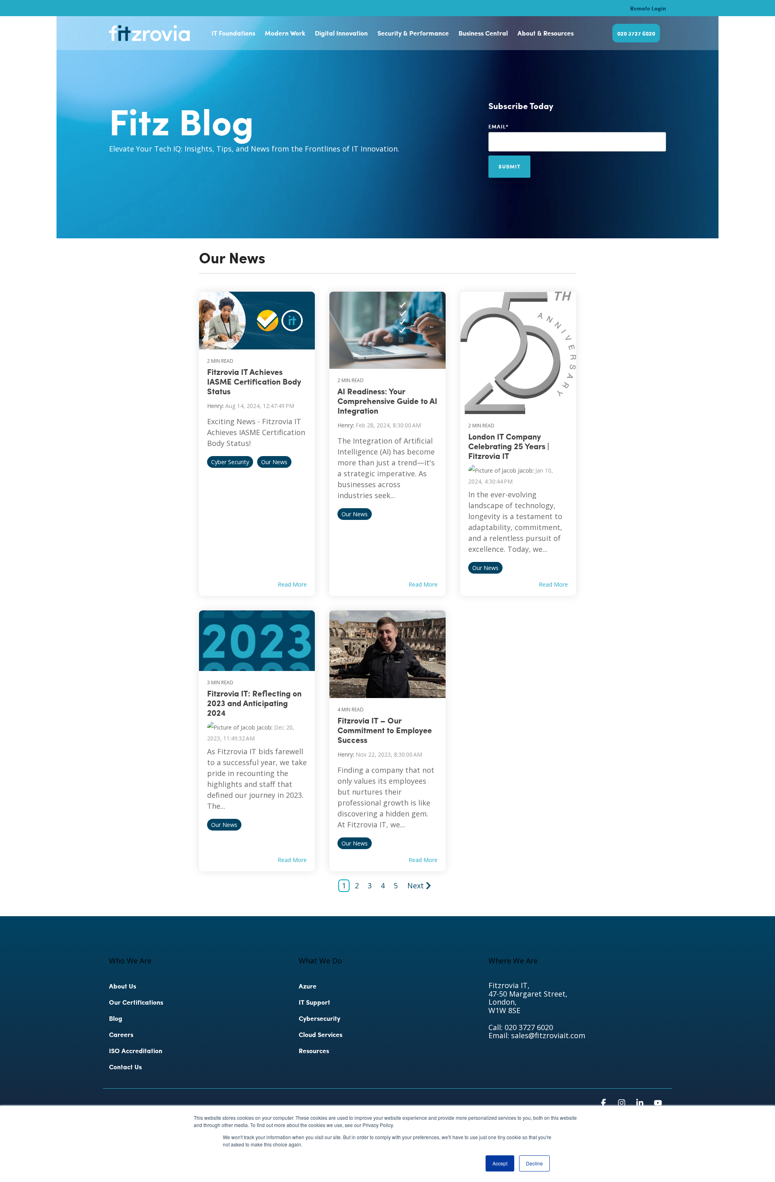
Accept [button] (499, 1163)
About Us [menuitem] (122, 986)
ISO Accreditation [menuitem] (135, 1050)
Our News (274, 462)
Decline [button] (534, 1163)
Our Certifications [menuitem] (136, 1002)
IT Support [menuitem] (314, 1002)
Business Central (483, 33)
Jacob (524, 470)
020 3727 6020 (636, 33)
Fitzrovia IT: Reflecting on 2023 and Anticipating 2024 (254, 703)
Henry (214, 406)
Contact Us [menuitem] (125, 1066)
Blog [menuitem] (115, 1018)
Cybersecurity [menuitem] (320, 1018)
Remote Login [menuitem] (648, 8)
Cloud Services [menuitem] (320, 1034)
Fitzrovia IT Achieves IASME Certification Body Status (254, 381)
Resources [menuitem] (314, 1050)
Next (415, 885)
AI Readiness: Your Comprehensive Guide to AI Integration (387, 400)
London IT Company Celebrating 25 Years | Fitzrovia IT (508, 446)
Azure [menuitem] (307, 986)
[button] (604, 1103)
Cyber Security (230, 462)
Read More (292, 584)
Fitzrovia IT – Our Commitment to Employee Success (384, 730)
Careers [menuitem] (121, 1034)
